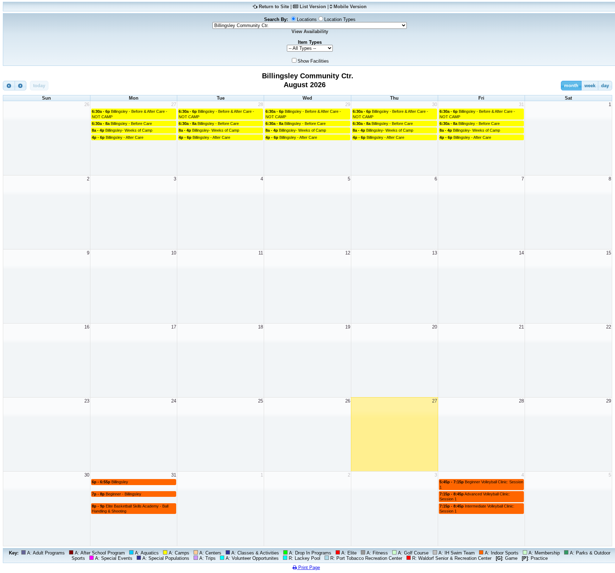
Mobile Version (350, 6)
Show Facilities (313, 61)
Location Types (340, 19)
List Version (313, 6)
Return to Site (274, 6)
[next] (21, 85)
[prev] (9, 85)
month (571, 85)
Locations (307, 19)
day (605, 85)
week (589, 85)
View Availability (309, 31)
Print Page (308, 567)
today (39, 85)
